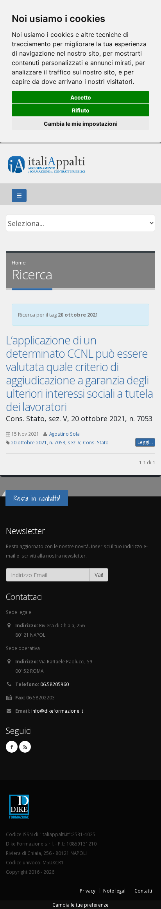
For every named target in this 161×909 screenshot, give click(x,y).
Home (19, 262)
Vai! (99, 574)
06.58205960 (54, 684)
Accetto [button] (80, 97)
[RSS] (25, 747)
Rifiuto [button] (80, 110)
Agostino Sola (64, 434)
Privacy (87, 890)
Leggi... (145, 442)
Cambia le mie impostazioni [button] (81, 123)
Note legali (115, 890)
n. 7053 (57, 442)
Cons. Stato (96, 442)
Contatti (143, 890)
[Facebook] (12, 747)
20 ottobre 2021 (29, 442)
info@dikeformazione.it (57, 711)
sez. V (74, 442)
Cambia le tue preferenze (80, 905)
